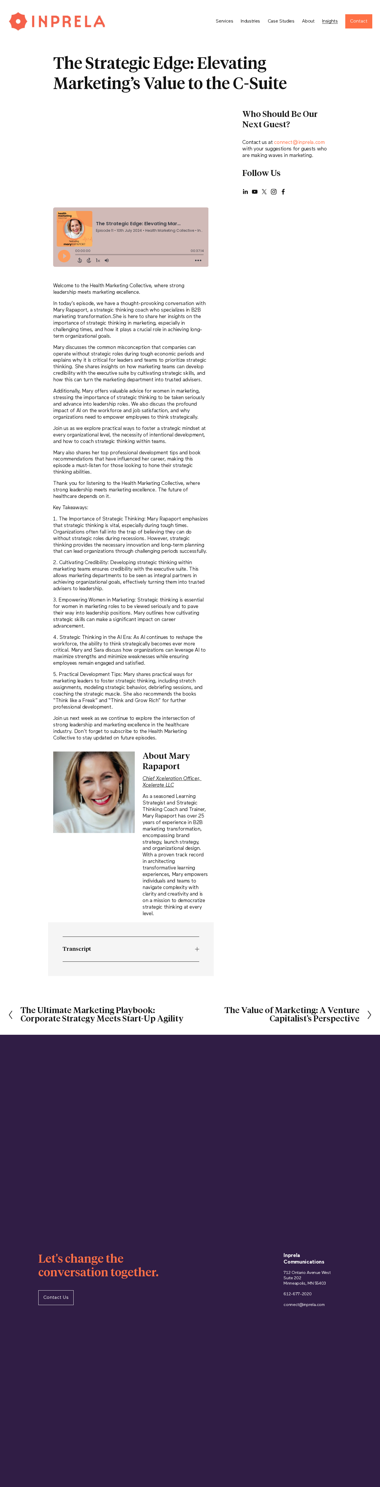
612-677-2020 (297, 1294)
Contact (359, 21)
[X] (264, 192)
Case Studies (281, 21)
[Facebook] (283, 192)
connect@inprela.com (299, 142)
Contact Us (56, 1297)
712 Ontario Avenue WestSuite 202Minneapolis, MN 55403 (307, 1278)
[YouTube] (255, 192)
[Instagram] (274, 192)
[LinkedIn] (245, 192)
